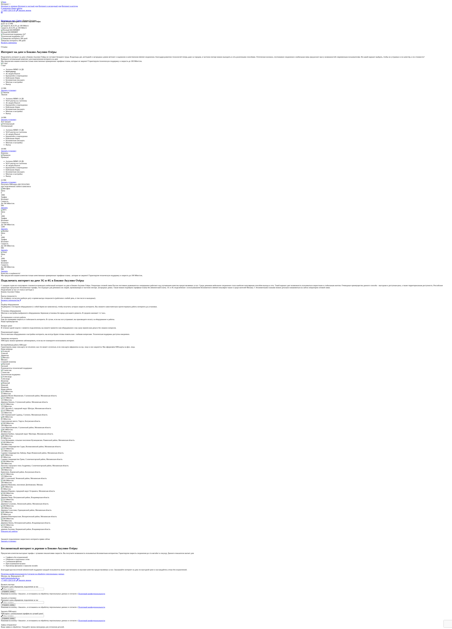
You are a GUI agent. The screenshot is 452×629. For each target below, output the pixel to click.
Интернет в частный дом (28, 6)
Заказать (4, 208)
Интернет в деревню (9, 6)
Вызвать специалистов (10, 300)
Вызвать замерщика (9, 43)
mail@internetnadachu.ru (10, 578)
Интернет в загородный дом (49, 6)
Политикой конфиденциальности (91, 594)
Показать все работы (9, 531)
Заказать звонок (24, 580)
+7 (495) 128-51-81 (8, 580)
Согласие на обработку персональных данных (45, 574)
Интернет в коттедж (70, 6)
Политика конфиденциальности (14, 574)
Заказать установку (8, 90)
